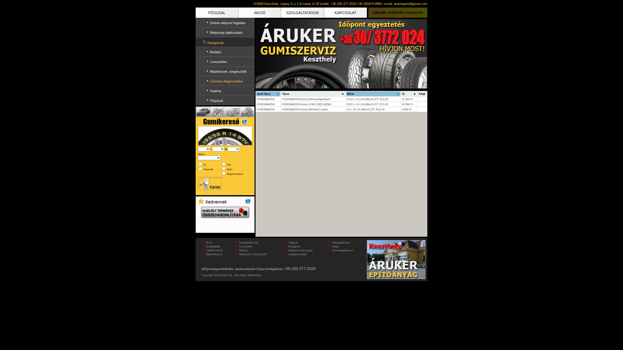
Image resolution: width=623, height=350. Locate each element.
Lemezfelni (218, 62)
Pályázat (216, 101)
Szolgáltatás (213, 246)
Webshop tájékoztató (226, 33)
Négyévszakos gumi (300, 250)
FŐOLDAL (216, 13)
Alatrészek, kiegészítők (253, 254)
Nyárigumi (294, 246)
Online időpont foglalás (227, 23)
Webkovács (255, 275)
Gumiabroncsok (248, 242)
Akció (209, 242)
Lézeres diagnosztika (226, 81)
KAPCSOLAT (345, 13)
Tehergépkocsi (341, 242)
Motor (335, 246)
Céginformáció (214, 250)
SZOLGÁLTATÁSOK (302, 13)
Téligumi (293, 242)
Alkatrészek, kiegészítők (228, 71)
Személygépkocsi (342, 250)
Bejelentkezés (214, 254)
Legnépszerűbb (297, 254)
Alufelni (215, 52)
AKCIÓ (260, 13)
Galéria (215, 91)
